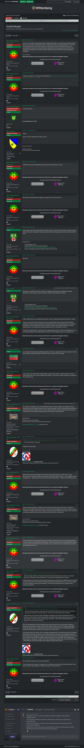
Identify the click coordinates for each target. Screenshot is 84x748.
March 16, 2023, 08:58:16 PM (28, 603)
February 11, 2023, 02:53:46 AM (29, 130)
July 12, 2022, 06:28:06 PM (27, 40)
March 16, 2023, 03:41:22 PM (28, 370)
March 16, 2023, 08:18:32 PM (28, 504)
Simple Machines (15, 746)
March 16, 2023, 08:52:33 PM (28, 570)
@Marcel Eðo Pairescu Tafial (31, 77)
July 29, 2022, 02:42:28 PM (27, 72)
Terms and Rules (71, 746)
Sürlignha (30, 424)
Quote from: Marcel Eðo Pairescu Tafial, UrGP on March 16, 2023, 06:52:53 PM (40, 440)
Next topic (75, 30)
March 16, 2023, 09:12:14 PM (28, 658)
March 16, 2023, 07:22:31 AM (28, 227)
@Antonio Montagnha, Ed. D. (69, 76)
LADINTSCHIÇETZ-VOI (28, 461)
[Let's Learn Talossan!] (7, 67)
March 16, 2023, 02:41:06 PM (28, 315)
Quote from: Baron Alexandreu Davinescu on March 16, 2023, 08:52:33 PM (40, 606)
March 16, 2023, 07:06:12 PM (28, 436)
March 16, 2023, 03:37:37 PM (28, 348)
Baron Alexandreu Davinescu (52, 20)
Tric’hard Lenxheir (12, 349)
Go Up (7, 692)
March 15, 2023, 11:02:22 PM (28, 194)
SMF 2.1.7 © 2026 (7, 746)
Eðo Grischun (10, 131)
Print (76, 35)
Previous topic (66, 30)
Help (66, 746)
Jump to (54, 699)
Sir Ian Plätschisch (12, 106)
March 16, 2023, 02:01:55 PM (28, 288)
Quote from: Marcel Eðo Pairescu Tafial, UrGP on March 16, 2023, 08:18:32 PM (40, 573)
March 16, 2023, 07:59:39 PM (28, 471)
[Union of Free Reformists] (7, 466)
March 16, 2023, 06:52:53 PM (28, 403)
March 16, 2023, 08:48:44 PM (28, 537)
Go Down (8, 35)
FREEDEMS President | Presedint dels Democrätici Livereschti (40, 247)
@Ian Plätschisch (55, 76)
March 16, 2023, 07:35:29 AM (28, 255)
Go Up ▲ (78, 746)
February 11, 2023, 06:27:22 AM (29, 161)
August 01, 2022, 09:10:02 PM (28, 105)
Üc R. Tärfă (10, 228)
